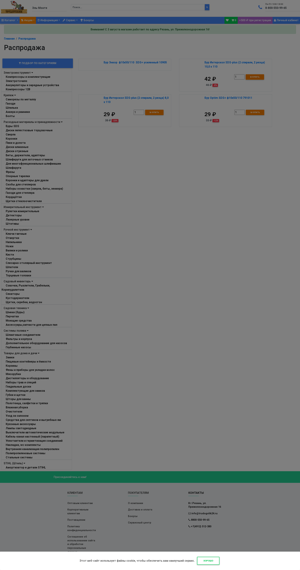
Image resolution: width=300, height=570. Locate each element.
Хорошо (208, 560)
